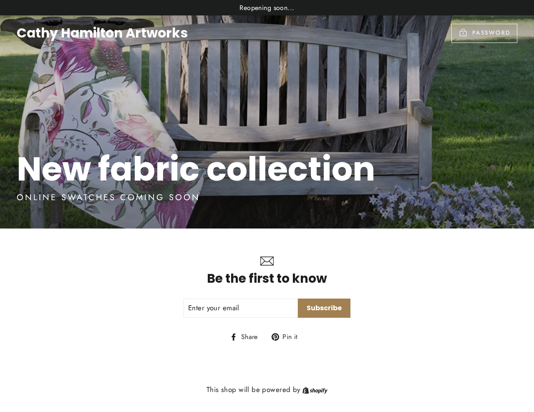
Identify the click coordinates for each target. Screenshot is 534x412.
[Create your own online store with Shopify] (314, 389)
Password (491, 32)
